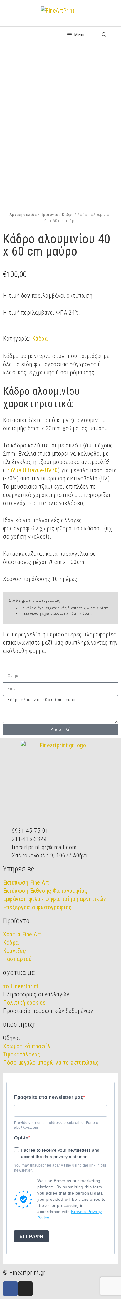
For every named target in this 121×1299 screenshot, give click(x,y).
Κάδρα (68, 214)
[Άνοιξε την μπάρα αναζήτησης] (104, 35)
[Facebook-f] (10, 1288)
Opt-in (21, 1137)
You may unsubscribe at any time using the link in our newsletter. (60, 1167)
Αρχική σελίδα (23, 214)
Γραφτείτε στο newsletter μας (48, 1097)
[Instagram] (25, 1288)
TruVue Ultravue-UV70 (31, 470)
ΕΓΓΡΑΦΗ (31, 1236)
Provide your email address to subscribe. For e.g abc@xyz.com (56, 1125)
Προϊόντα (49, 214)
